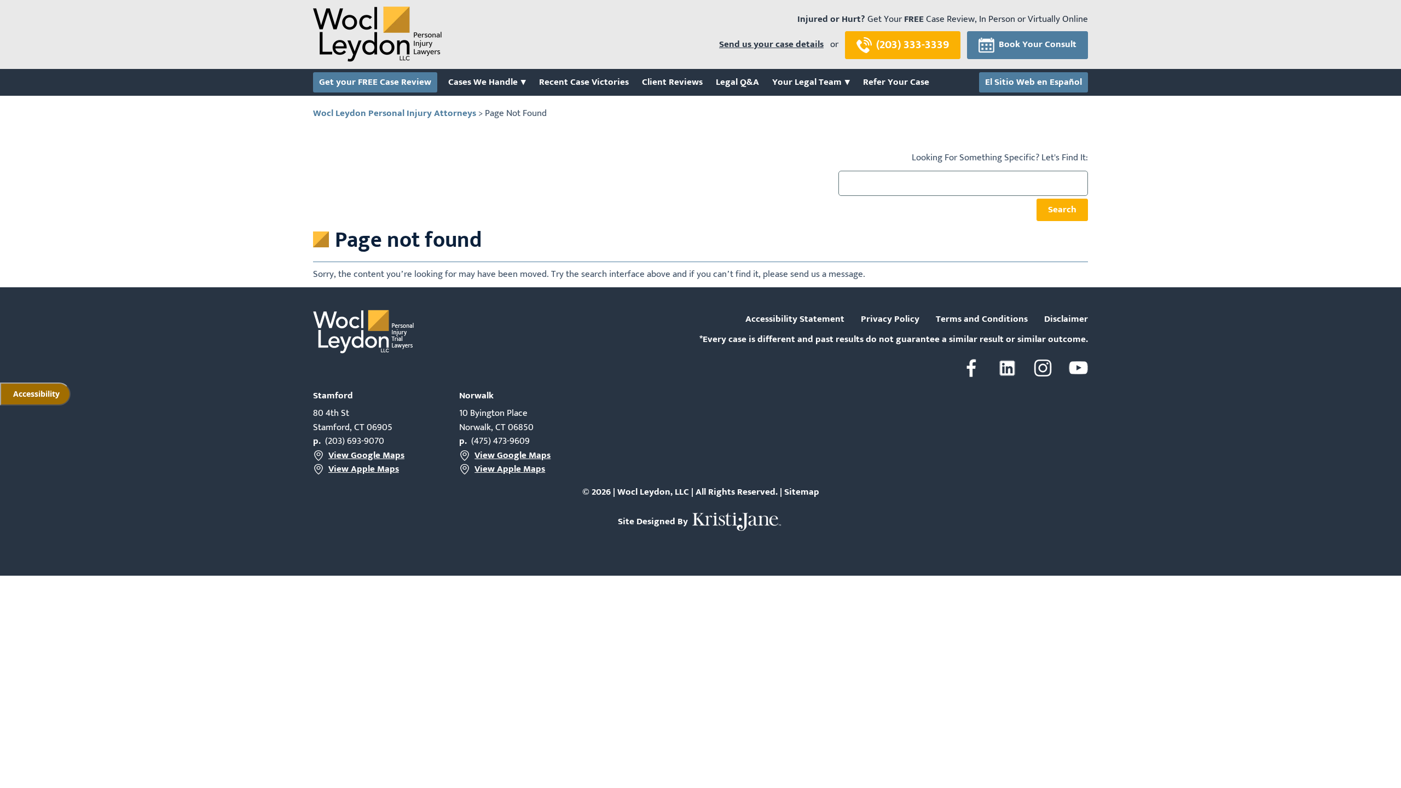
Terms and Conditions (982, 319)
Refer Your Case (896, 83)
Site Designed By (654, 521)
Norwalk (476, 395)
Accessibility (36, 394)
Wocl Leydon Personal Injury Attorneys (394, 113)
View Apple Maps (363, 469)
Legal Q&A (737, 83)
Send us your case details (771, 45)
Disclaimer (1066, 319)
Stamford (333, 395)
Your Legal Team (807, 83)
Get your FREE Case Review (375, 83)
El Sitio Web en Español (1033, 83)
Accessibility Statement (794, 319)
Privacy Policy (890, 319)
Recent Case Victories (584, 83)
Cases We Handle (483, 83)
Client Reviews (672, 83)
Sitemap (801, 492)
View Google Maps (366, 456)
